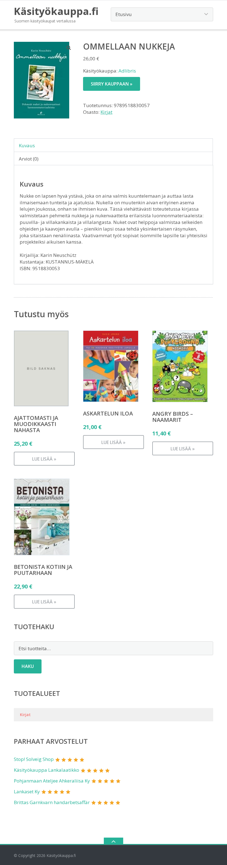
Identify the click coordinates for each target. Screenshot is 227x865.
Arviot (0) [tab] (28, 159)
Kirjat (106, 112)
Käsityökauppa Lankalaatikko (46, 770)
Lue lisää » (44, 459)
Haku (28, 666)
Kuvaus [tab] (27, 145)
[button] (69, 47)
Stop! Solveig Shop (34, 759)
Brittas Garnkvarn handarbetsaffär (52, 802)
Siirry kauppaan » (111, 84)
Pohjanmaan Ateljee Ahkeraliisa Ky (52, 781)
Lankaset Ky (27, 791)
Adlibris (127, 71)
